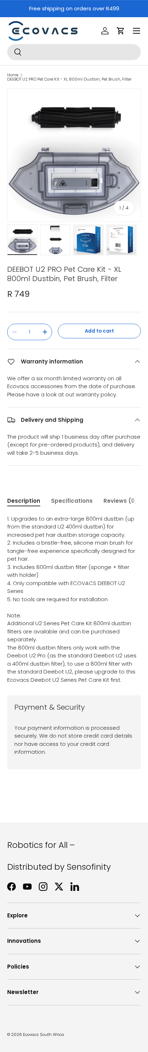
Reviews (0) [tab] (120, 501)
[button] (121, 31)
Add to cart (99, 331)
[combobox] (74, 52)
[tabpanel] (74, 599)
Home (12, 75)
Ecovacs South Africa (43, 1034)
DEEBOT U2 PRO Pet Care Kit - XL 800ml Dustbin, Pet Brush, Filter (69, 79)
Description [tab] (23, 501)
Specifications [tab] (72, 501)
